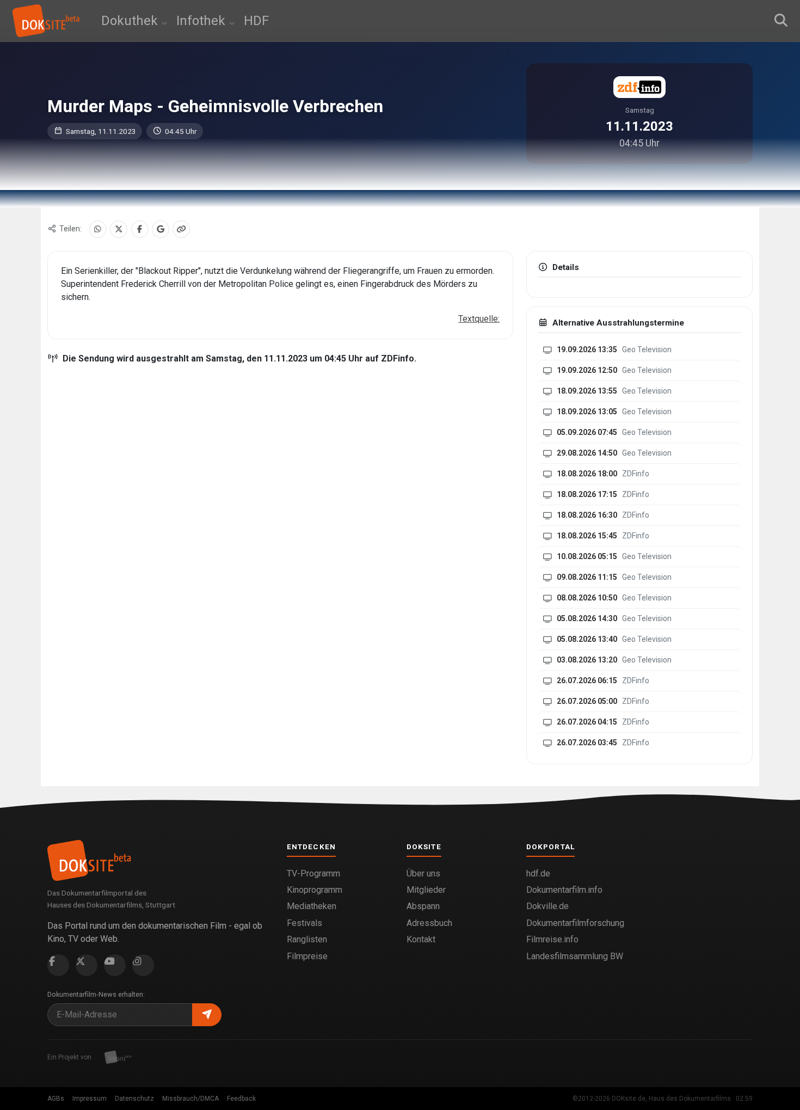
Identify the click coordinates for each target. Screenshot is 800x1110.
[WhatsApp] (98, 229)
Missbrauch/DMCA (190, 1098)
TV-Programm (313, 873)
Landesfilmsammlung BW (574, 956)
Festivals (304, 923)
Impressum (89, 1098)
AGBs (55, 1098)
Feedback (241, 1098)
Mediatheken (311, 906)
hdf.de (538, 873)
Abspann (423, 906)
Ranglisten (307, 939)
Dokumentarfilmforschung (575, 923)
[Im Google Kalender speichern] (160, 229)
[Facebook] (140, 229)
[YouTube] (115, 965)
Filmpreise (307, 956)
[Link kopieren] (181, 229)
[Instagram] (143, 965)
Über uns (423, 873)
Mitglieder (426, 890)
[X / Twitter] (118, 229)
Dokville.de (547, 906)
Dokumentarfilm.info (564, 890)
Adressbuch (429, 923)
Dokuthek (131, 20)
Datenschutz (134, 1098)
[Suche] (780, 21)
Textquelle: (479, 319)
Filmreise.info (552, 939)
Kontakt (421, 939)
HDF (256, 20)
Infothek (202, 20)
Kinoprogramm (314, 890)
